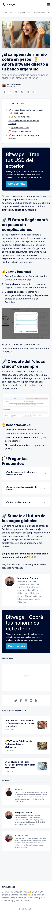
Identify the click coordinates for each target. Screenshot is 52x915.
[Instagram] (26, 700)
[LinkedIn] (31, 700)
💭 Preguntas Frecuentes (19, 131)
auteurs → (6, 780)
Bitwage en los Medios (23, 13)
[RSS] (36, 700)
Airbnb (11, 13)
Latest (4, 13)
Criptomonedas (40, 13)
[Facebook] (21, 700)
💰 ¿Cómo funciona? (20, 117)
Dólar (50, 13)
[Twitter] (15, 700)
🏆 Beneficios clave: (20, 127)
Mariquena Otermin (14, 84)
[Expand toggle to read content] (45, 473)
